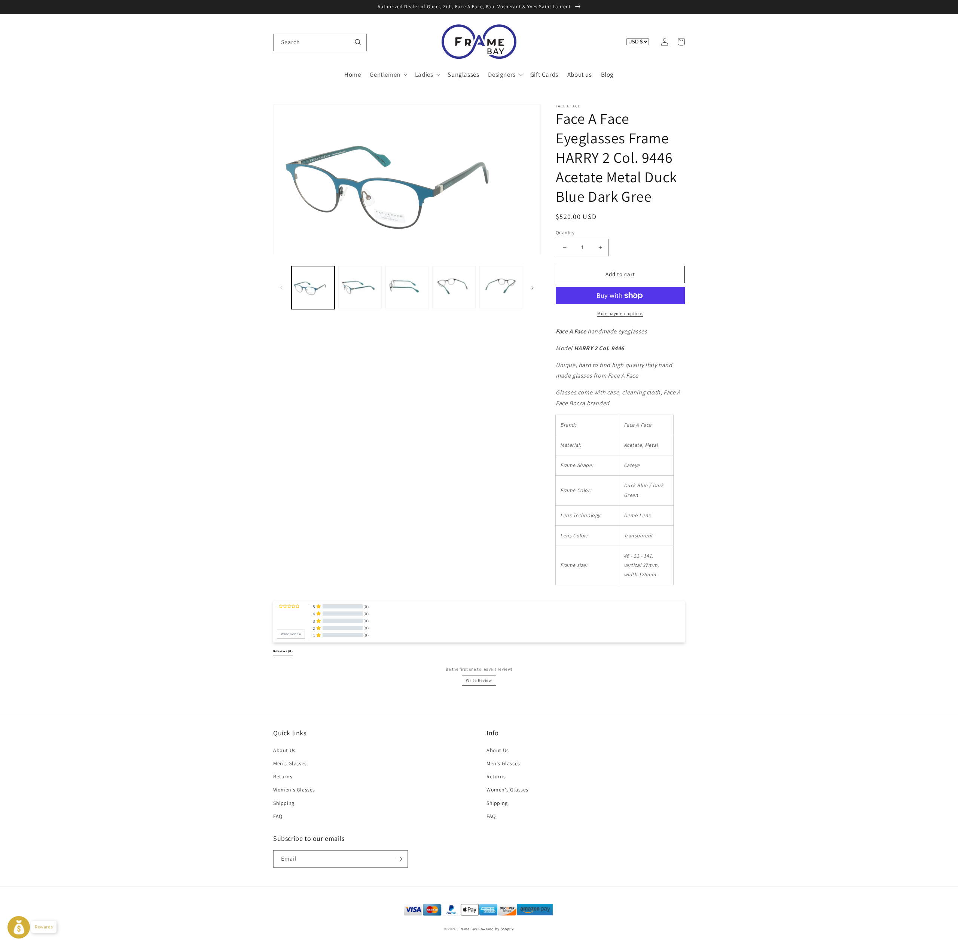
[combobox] (320, 42)
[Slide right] (532, 288)
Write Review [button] (291, 634)
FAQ (278, 816)
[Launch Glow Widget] (18, 927)
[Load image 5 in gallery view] (500, 287)
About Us (284, 750)
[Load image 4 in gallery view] (453, 287)
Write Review (479, 680)
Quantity (565, 232)
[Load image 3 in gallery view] (406, 287)
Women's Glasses (294, 789)
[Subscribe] (399, 859)
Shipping (284, 803)
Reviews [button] (283, 651)
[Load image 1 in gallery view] (313, 287)
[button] (281, 42)
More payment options (620, 313)
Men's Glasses (290, 763)
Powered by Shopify (496, 929)
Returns (282, 776)
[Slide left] (281, 288)
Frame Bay (467, 929)
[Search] (358, 42)
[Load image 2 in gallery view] (359, 287)
